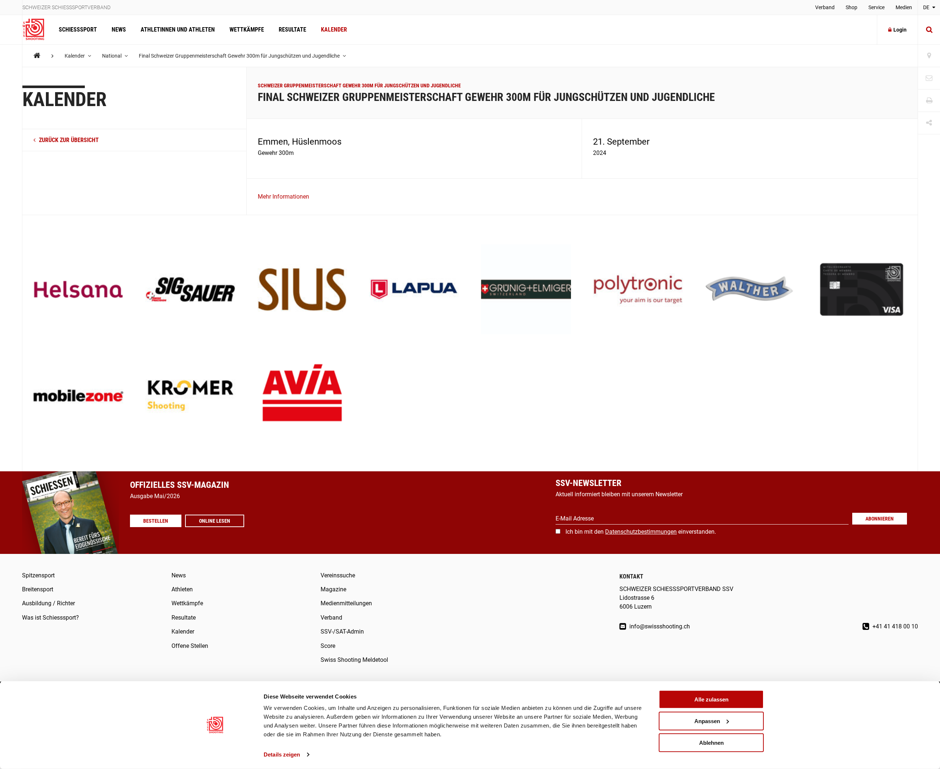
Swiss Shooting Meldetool (354, 659)
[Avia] (302, 396)
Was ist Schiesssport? (50, 617)
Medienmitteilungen (346, 603)
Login (900, 30)
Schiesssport (78, 29)
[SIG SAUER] (190, 290)
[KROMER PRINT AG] (190, 396)
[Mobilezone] (78, 396)
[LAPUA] (414, 290)
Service (876, 7)
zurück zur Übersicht (68, 140)
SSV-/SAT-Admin (342, 631)
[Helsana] (78, 290)
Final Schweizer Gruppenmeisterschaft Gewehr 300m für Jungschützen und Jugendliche (240, 56)
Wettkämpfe (246, 29)
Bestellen (155, 521)
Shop (851, 7)
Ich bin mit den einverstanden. (640, 531)
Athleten (182, 589)
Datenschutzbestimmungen (641, 531)
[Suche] (929, 29)
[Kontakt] (929, 78)
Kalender (334, 29)
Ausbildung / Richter (48, 603)
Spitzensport (38, 575)
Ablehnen (711, 742)
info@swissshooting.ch (659, 626)
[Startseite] (36, 29)
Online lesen (214, 521)
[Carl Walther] (750, 290)
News (119, 29)
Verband (825, 7)
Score (328, 645)
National (112, 56)
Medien (904, 7)
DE (926, 7)
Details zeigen (282, 754)
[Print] (929, 101)
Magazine (333, 589)
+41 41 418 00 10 (894, 626)
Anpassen (707, 721)
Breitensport (37, 589)
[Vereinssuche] (929, 56)
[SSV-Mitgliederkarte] (862, 290)
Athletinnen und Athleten (178, 29)
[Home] (36, 55)
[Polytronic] (638, 290)
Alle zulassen (711, 699)
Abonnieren (879, 519)
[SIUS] (302, 290)
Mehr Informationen (283, 196)
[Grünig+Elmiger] (526, 290)
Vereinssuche (338, 575)
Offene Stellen (189, 645)
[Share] (929, 123)
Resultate (292, 29)
